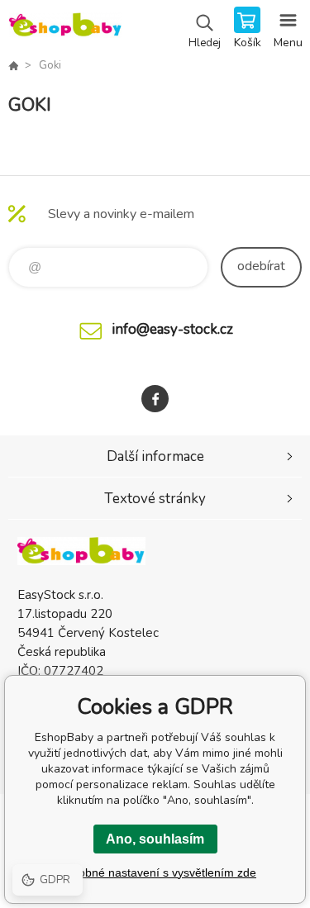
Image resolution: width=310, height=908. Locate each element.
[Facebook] (155, 398)
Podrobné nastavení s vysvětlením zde (155, 872)
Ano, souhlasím (155, 839)
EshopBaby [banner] (65, 29)
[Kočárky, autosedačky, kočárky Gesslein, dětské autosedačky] (13, 65)
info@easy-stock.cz (172, 329)
